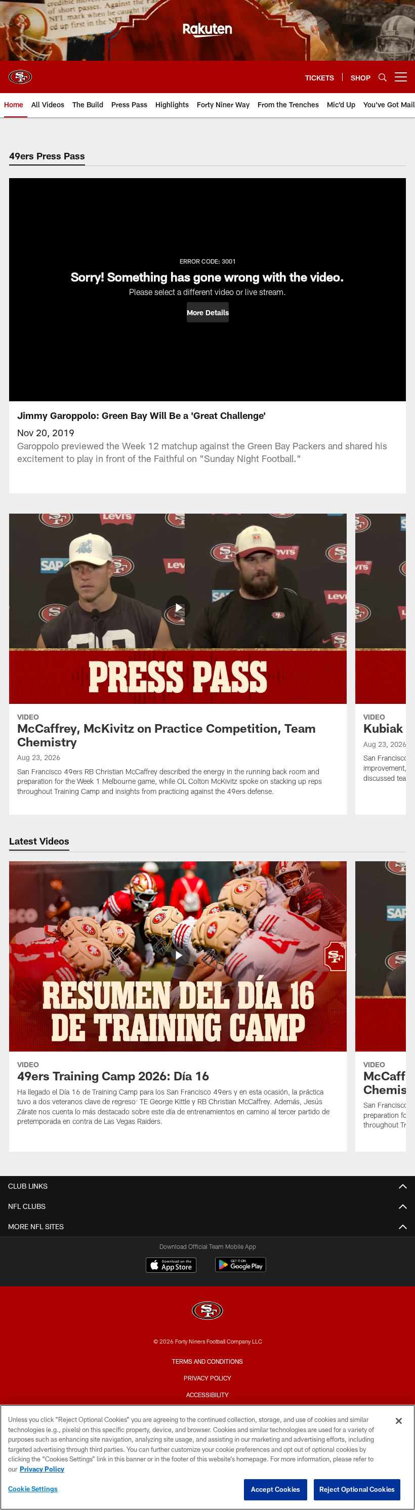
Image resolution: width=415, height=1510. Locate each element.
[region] (207, 1457)
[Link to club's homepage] (20, 73)
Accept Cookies (275, 1489)
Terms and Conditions (207, 1361)
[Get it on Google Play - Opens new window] (240, 1269)
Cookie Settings (33, 1489)
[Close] (399, 1421)
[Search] (383, 77)
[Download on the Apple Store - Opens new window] (171, 1266)
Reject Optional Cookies (357, 1489)
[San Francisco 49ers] (207, 1311)
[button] (208, 312)
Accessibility (207, 1394)
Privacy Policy (207, 1377)
